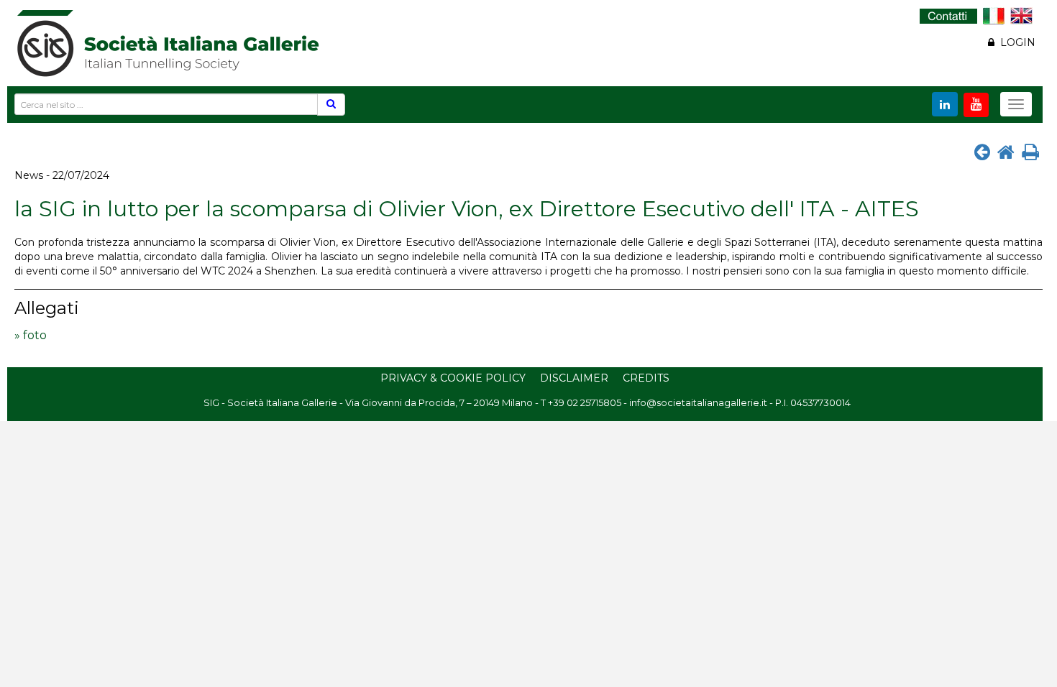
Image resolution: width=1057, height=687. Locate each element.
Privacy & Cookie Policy (453, 378)
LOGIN (1014, 42)
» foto (30, 335)
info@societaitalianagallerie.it (698, 402)
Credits (646, 378)
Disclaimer (574, 378)
